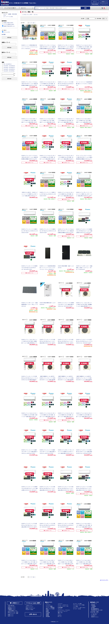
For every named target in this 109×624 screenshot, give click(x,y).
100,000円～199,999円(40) (9, 65)
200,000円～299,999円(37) (9, 67)
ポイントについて (29, 606)
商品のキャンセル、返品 (13, 612)
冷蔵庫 (47, 610)
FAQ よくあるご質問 (34, 603)
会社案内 (93, 607)
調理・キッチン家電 (50, 608)
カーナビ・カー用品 (77, 603)
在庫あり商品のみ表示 (8, 22)
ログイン (95, 1)
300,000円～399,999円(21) (9, 69)
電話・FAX (60, 612)
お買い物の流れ (11, 605)
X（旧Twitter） (94, 614)
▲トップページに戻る (8, 16)
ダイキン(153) (7, 32)
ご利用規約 (93, 606)
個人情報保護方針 (95, 608)
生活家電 (48, 612)
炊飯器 (47, 611)
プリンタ (60, 608)
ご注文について (29, 605)
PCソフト (60, 616)
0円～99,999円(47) (8, 64)
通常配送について (11, 608)
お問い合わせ (33, 614)
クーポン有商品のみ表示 (9, 24)
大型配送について (11, 609)
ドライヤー (60, 603)
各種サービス (10, 614)
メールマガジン (94, 613)
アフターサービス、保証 (13, 613)
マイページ (104, 4)
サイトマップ (94, 603)
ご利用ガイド (104, 1)
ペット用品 (75, 606)
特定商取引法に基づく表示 (96, 610)
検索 (85, 8)
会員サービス (10, 615)
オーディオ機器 (49, 606)
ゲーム (59, 613)
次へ (34, 22)
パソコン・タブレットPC (63, 606)
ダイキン (36, 14)
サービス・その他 (77, 608)
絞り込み (9, 37)
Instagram (93, 615)
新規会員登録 (95, 4)
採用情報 (93, 604)
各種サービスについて (30, 608)
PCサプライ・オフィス (62, 611)
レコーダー (48, 604)
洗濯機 (47, 613)
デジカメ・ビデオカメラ (63, 604)
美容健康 (48, 616)
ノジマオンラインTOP (27, 14)
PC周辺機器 (60, 607)
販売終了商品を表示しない (9, 26)
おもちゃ (60, 615)
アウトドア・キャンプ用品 (78, 604)
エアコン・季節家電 (50, 607)
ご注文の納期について (12, 610)
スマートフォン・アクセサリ (64, 610)
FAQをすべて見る (29, 609)
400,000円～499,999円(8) (9, 70)
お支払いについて (11, 606)
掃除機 (47, 615)
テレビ (47, 603)
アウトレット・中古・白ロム (79, 607)
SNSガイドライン (95, 616)
